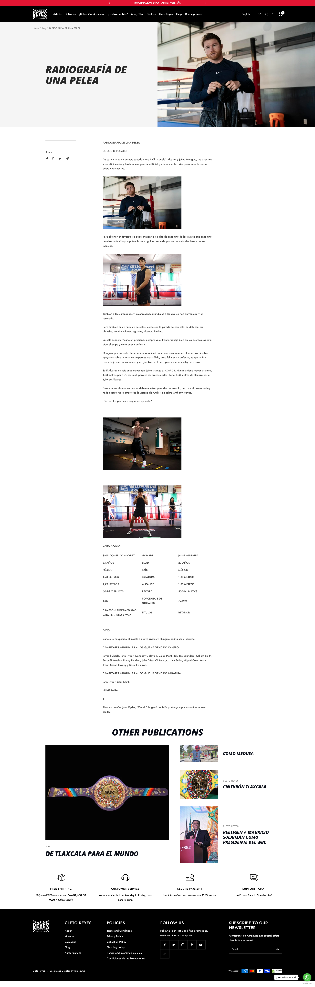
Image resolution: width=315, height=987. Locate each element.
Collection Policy (116, 942)
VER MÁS (175, 3)
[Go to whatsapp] (307, 977)
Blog (44, 28)
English (246, 14)
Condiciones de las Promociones (126, 958)
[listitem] (47, 158)
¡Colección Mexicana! (92, 14)
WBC (48, 846)
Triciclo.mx (79, 970)
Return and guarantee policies (124, 953)
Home (36, 28)
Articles (57, 14)
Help (179, 14)
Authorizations (73, 953)
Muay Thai (137, 14)
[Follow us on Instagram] (182, 944)
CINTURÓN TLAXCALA (244, 787)
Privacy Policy (115, 936)
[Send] (277, 949)
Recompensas (193, 14)
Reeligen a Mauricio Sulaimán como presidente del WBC (246, 837)
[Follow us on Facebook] (164, 944)
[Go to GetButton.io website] (307, 984)
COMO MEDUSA (238, 753)
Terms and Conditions (119, 931)
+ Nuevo (70, 14)
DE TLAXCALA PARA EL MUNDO (91, 853)
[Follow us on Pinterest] (191, 944)
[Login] (273, 14)
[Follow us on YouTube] (200, 944)
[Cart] (280, 14)
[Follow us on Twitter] (173, 944)
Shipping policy (116, 947)
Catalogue (70, 942)
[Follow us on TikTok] (164, 953)
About (68, 931)
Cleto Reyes (166, 14)
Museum (69, 936)
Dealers (151, 14)
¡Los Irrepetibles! (118, 14)
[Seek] (266, 14)
